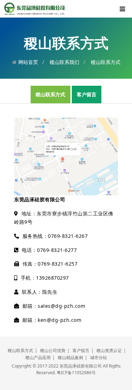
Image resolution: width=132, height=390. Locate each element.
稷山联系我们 (64, 62)
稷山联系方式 (105, 62)
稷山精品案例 (70, 357)
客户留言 (86, 94)
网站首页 (28, 62)
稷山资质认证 (109, 350)
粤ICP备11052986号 (76, 373)
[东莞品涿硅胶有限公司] (34, 8)
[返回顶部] (122, 380)
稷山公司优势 (52, 350)
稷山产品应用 (38, 357)
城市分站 (98, 357)
